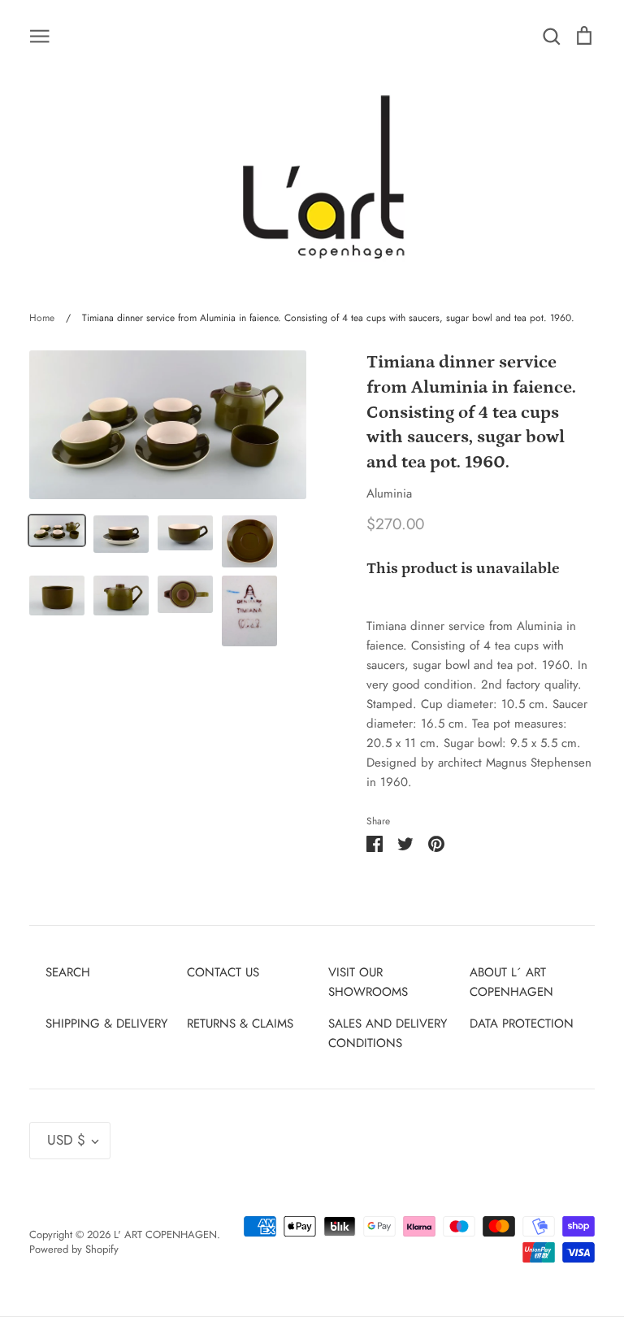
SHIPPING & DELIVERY (106, 1023)
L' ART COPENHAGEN (165, 1234)
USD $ (66, 1140)
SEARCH (68, 972)
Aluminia (389, 493)
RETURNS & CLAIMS (240, 1023)
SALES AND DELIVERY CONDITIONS (387, 1033)
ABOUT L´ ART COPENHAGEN (511, 982)
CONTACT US (223, 972)
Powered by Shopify (74, 1249)
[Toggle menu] (39, 35)
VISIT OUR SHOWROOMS (368, 982)
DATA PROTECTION (522, 1023)
